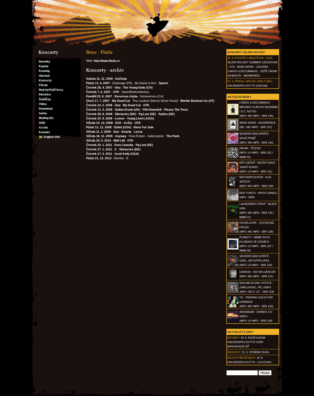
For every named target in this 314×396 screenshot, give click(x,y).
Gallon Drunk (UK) (127, 109)
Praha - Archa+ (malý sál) (253, 81)
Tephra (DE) (166, 114)
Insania (126, 131)
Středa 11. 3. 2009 (98, 131)
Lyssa (138, 131)
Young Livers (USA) (140, 118)
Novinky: (233, 337)
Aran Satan (245, 66)
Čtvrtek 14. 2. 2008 (99, 105)
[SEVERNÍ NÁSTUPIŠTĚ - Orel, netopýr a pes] (232, 265)
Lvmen (119, 118)
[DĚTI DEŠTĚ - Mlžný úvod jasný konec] (232, 171)
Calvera (262, 66)
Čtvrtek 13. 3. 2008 (99, 109)
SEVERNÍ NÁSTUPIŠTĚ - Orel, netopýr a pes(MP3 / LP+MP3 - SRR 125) (255, 260)
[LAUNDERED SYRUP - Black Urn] (232, 215)
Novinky (44, 61)
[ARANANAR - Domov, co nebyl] (232, 320)
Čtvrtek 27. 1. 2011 (99, 149)
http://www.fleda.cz (107, 61)
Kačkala (121, 78)
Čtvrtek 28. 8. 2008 (99, 114)
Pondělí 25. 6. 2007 (99, 96)
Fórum (43, 85)
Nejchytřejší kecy (51, 90)
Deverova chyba (126, 96)
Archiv (43, 127)
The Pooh (172, 136)
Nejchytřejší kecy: (241, 357)
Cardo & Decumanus (242, 71)
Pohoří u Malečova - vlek (253, 57)
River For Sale (144, 127)
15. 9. (230, 81)
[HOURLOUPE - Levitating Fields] (232, 231)
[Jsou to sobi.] (157, 23)
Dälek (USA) (122, 127)
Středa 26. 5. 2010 (98, 140)
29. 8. (230, 57)
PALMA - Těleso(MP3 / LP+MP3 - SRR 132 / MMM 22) (256, 152)
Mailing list (46, 118)
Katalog (44, 71)
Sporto (163, 83)
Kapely (44, 66)
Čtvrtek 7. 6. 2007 (98, 92)
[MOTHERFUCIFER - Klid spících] (232, 186)
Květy (128, 123)
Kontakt (44, 132)
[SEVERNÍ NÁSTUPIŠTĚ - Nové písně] (232, 142)
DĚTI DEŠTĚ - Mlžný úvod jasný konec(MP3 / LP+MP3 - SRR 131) (257, 167)
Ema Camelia (124, 145)
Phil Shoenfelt (152, 109)
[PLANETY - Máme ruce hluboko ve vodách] (232, 248)
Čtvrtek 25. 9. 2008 (99, 118)
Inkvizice (45, 94)
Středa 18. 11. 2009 (99, 136)
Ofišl (42, 123)
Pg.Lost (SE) (147, 114)
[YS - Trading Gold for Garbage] (232, 306)
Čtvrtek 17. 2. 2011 (99, 154)
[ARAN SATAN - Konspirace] (232, 129)
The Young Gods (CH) (138, 87)
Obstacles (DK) (125, 114)
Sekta (43, 113)
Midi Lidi (119, 140)
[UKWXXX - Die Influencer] (232, 278)
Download (45, 108)
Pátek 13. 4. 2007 (98, 83)
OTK (232, 66)
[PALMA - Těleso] (232, 157)
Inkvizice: (234, 352)
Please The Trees (176, 109)
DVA (118, 123)
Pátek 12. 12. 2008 (99, 127)
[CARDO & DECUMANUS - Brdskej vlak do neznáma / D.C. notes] (232, 113)
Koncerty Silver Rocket (246, 52)
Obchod (44, 76)
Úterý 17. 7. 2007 (98, 101)
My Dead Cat (121, 101)
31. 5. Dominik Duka (255, 352)
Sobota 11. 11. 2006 (99, 78)
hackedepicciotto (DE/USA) (247, 85)
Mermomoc (252, 75)
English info (52, 137)
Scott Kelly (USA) (127, 154)
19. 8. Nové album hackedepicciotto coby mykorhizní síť (246, 342)
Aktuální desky (239, 96)
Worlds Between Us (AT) (197, 101)
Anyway (120, 136)
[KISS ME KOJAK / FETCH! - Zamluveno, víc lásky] (232, 291)
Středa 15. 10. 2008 (99, 123)
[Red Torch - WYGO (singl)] (232, 199)
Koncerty (45, 80)
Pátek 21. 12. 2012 (99, 158)
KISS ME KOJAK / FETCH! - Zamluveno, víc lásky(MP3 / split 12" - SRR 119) (256, 287)
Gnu (117, 87)
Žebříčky (45, 99)
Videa (43, 104)
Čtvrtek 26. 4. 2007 (99, 87)
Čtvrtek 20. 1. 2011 (99, 145)
